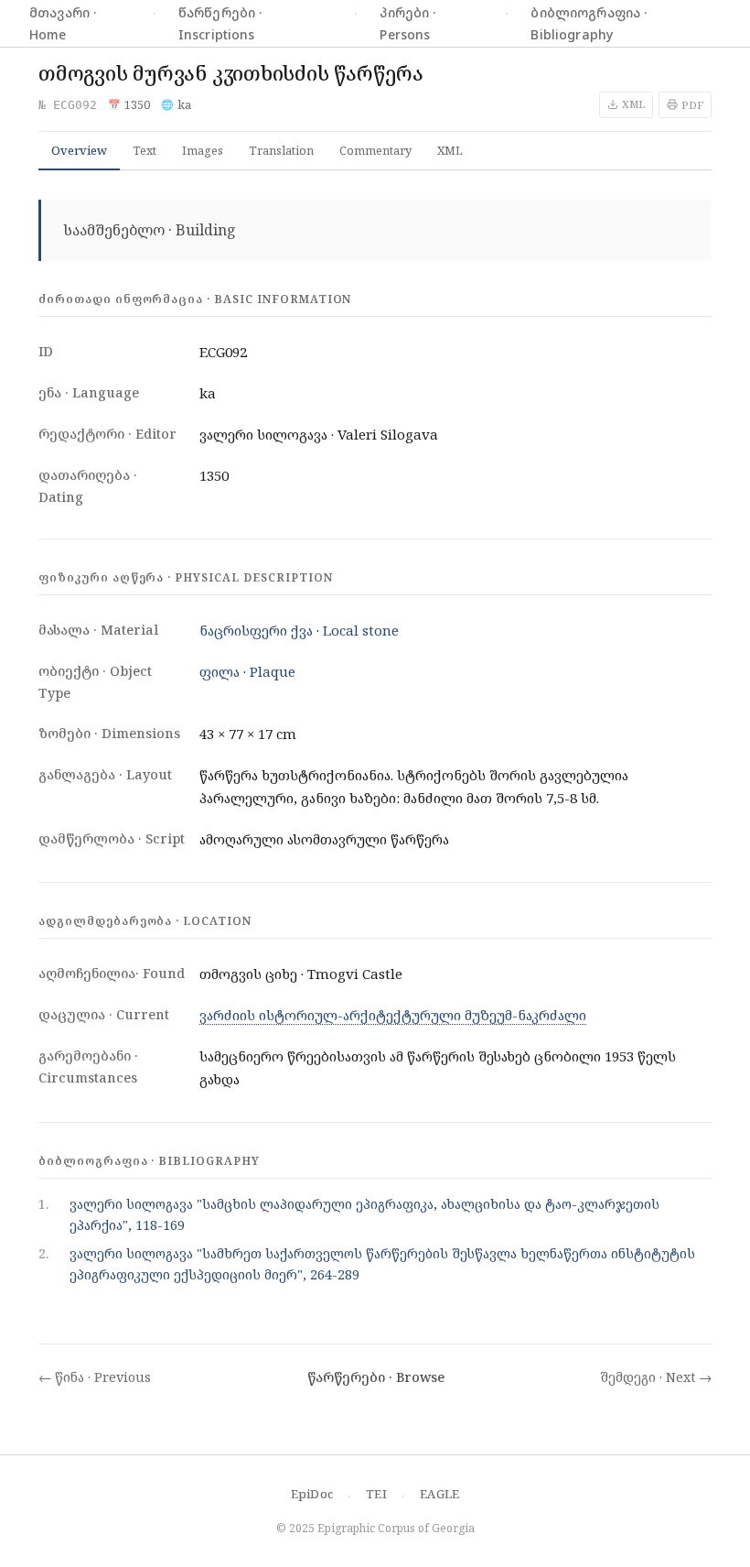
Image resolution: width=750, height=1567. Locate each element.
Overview (79, 150)
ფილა (219, 671)
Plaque (272, 671)
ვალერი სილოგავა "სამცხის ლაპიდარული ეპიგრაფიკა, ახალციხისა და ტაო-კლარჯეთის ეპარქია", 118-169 (364, 1214)
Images (202, 150)
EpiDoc (312, 1493)
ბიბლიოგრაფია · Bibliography (588, 23)
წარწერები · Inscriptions (220, 23)
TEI (376, 1493)
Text (144, 150)
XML (450, 150)
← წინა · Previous (94, 1377)
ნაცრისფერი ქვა (256, 630)
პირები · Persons (407, 23)
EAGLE (439, 1493)
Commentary (375, 150)
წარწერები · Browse (376, 1377)
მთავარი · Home (62, 23)
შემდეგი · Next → (656, 1377)
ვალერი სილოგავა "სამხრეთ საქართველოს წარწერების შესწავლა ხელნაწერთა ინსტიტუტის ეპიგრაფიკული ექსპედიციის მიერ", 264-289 (382, 1264)
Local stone (361, 630)
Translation (281, 150)
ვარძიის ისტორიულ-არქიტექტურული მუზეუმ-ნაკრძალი (392, 1015)
